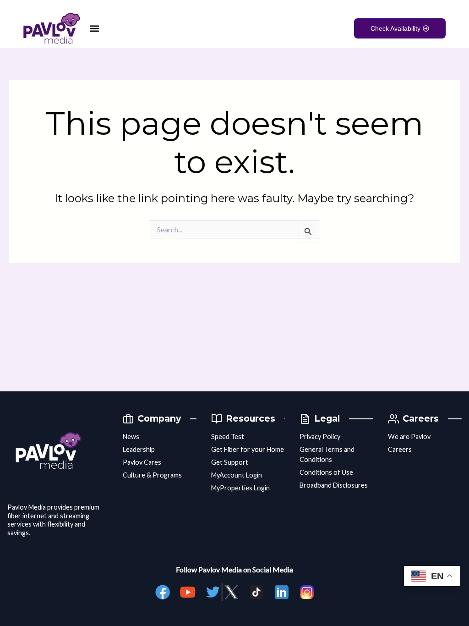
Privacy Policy (320, 436)
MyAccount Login (236, 475)
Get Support (229, 462)
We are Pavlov (409, 436)
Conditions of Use (326, 472)
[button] (94, 28)
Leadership (139, 449)
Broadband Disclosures (334, 485)
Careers (400, 449)
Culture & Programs (152, 475)
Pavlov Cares (142, 462)
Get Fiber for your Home (247, 449)
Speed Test (227, 436)
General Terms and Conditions (327, 454)
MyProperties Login (240, 488)
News (131, 436)
